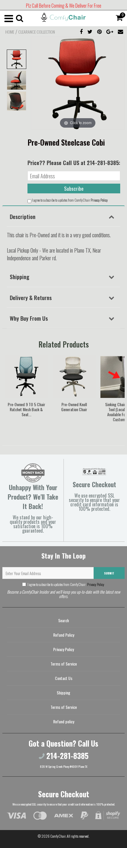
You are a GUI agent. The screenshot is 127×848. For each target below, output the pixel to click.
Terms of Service (64, 664)
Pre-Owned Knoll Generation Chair (74, 406)
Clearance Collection (36, 32)
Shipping (19, 276)
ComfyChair (58, 836)
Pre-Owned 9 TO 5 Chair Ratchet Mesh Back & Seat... (26, 409)
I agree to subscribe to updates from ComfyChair (65, 584)
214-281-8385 (67, 755)
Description (22, 216)
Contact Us (63, 678)
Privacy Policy (99, 199)
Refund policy (63, 721)
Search (63, 620)
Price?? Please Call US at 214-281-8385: (73, 163)
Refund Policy (63, 635)
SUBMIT (109, 573)
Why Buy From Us (29, 318)
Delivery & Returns (31, 297)
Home (9, 32)
